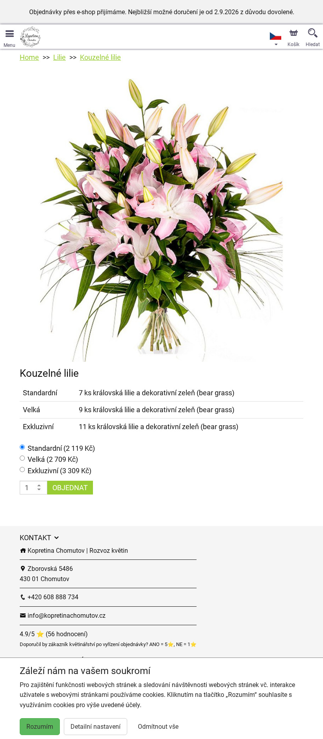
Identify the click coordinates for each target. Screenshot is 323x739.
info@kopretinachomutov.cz (66, 615)
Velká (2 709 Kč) (53, 459)
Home (29, 57)
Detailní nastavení (96, 726)
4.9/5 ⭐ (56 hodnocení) (54, 634)
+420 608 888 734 (52, 597)
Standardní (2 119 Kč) (61, 448)
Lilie (59, 57)
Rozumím (39, 726)
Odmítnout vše (158, 726)
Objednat (70, 487)
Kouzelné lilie (100, 57)
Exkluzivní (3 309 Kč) (59, 471)
